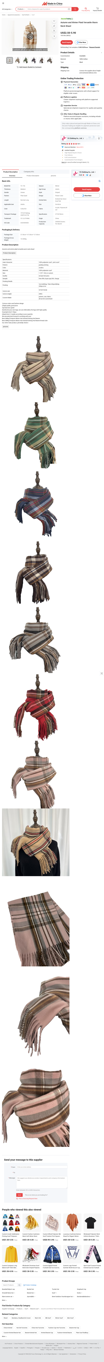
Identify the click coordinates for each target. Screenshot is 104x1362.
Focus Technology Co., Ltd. (38, 1354)
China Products (18, 1343)
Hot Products (8, 1343)
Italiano (53, 1348)
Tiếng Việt (49, 1349)
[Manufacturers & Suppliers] (52, 4)
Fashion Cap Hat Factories (56, 1328)
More (4, 1336)
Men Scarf (70, 1318)
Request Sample (94, 47)
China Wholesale (50, 1343)
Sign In (64, 162)
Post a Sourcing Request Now (26, 1198)
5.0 (80, 175)
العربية (74, 1348)
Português (30, 1348)
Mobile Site (49, 1345)
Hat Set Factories (21, 1328)
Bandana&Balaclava (83, 1296)
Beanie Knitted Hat (31, 1333)
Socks (79, 1293)
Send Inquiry (66, 42)
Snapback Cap (81, 1289)
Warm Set (38, 1318)
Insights (56, 1345)
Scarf (33, 15)
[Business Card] (99, 181)
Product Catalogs (30, 1285)
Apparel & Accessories (14, 15)
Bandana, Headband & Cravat (21, 1318)
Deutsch (60, 1348)
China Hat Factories (38, 1328)
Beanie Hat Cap (74, 1328)
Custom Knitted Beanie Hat (12, 1333)
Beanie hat (30, 1293)
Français (37, 1348)
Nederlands (67, 1348)
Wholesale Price (61, 1343)
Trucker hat (55, 1289)
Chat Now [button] (82, 42)
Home (3, 15)
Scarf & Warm (25, 15)
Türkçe (42, 1349)
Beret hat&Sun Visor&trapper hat (62, 1296)
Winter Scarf (59, 1318)
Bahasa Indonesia (59, 1349)
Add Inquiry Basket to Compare (30, 67)
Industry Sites (71, 1343)
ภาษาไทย (96, 1348)
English (16, 1348)
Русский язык (45, 1348)
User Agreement (63, 1354)
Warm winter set (7, 1296)
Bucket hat (30, 1289)
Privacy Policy (82, 1354)
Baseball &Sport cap (8, 1289)
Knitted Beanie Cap (47, 1333)
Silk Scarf (48, 1318)
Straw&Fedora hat (8, 1293)
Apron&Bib (30, 1296)
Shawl (6, 1318)
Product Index (93, 1343)
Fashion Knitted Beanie (64, 1333)
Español (22, 1348)
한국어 (80, 1348)
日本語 (86, 1348)
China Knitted (8, 1328)
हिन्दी (91, 1348)
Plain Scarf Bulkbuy (82, 1333)
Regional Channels (82, 1343)
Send (19, 1195)
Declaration (73, 1354)
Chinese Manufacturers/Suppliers (34, 1343)
